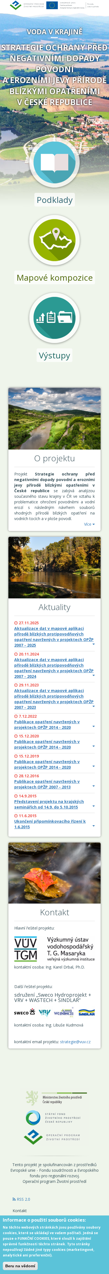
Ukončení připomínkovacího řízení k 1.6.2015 (50, 824)
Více (88, 524)
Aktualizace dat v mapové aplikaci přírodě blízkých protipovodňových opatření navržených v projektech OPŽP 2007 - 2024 (54, 668)
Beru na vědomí (20, 1266)
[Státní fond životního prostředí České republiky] (54, 1117)
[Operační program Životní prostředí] (54, 1136)
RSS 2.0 (23, 1199)
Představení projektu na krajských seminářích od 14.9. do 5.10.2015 (49, 804)
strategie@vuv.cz (75, 1041)
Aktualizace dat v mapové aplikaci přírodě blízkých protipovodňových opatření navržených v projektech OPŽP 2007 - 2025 (54, 637)
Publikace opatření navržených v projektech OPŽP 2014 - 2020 (47, 724)
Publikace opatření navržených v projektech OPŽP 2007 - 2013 (47, 784)
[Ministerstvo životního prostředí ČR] (54, 1097)
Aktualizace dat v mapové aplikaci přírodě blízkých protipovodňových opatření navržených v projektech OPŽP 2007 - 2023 (54, 699)
